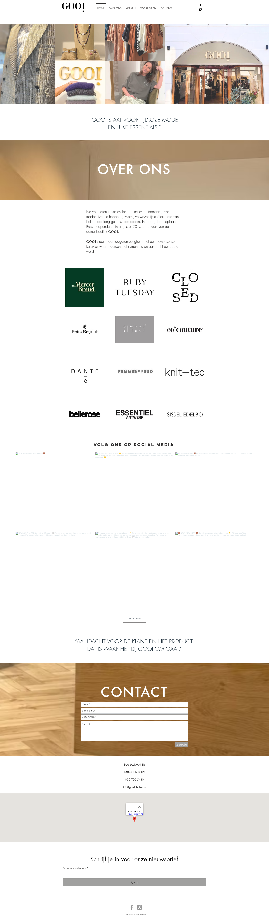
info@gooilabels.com (134, 787)
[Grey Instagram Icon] (139, 907)
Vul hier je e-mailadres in (74, 868)
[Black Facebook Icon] (201, 5)
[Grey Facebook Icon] (132, 907)
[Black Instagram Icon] (201, 10)
